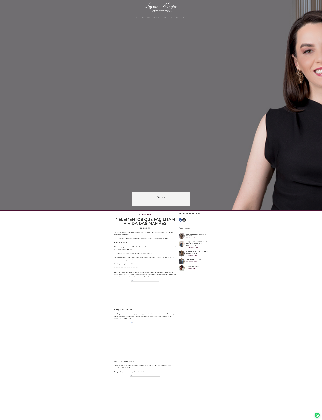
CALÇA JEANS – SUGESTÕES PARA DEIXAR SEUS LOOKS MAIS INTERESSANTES (197, 244)
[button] (141, 228)
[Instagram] (184, 220)
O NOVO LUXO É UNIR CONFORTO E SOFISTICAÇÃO (197, 253)
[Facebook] (180, 220)
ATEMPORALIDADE (192, 267)
